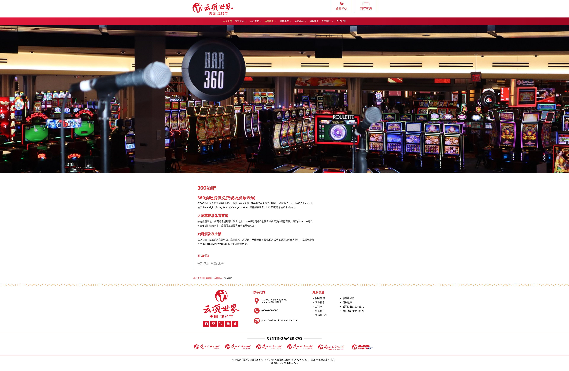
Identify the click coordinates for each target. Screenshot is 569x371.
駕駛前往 (320, 310)
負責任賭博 (321, 314)
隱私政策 (347, 302)
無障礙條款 (348, 298)
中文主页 (227, 21)
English (341, 21)
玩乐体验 (239, 21)
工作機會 (320, 302)
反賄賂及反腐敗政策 (353, 306)
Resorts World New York (287, 363)
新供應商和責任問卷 (353, 310)
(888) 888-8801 (270, 310)
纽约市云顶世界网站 (202, 278)
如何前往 (299, 21)
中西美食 (269, 21)
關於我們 (320, 298)
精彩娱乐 (314, 21)
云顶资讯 (326, 21)
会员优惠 (254, 21)
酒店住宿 (284, 21)
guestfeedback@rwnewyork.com (279, 320)
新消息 (318, 306)
